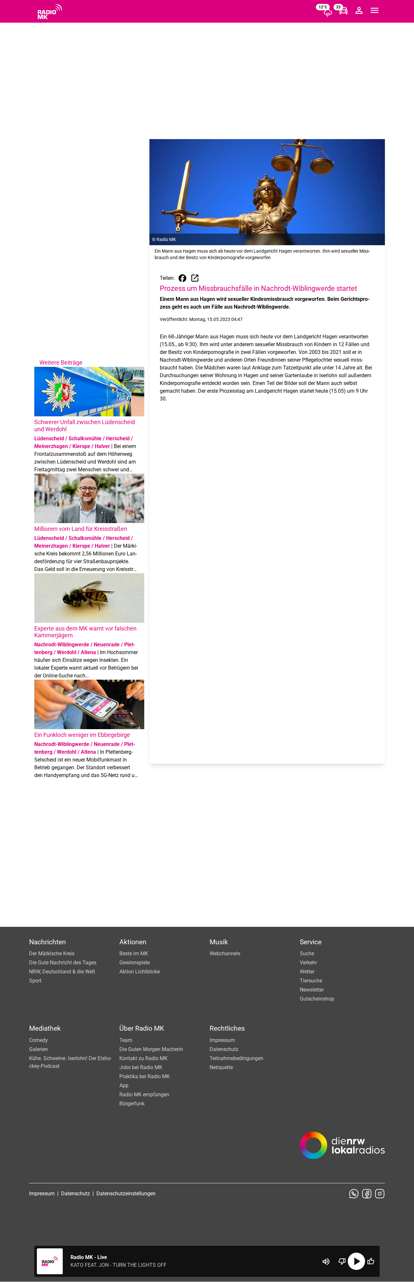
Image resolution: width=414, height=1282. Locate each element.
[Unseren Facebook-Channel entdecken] (367, 1194)
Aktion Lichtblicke (139, 972)
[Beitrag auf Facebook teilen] (182, 278)
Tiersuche (311, 981)
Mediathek (45, 1028)
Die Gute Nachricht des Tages (62, 962)
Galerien (38, 1049)
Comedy (38, 1040)
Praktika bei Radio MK (144, 1076)
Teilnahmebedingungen (236, 1058)
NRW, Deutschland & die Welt (62, 972)
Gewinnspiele (134, 962)
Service (310, 942)
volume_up (326, 1261)
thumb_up (371, 1261)
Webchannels (225, 953)
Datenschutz (224, 1049)
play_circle (356, 1261)
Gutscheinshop (317, 999)
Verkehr (308, 962)
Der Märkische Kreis (51, 953)
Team (125, 1040)
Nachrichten (47, 942)
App (123, 1085)
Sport (35, 981)
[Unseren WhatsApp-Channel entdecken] (354, 1194)
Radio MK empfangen (144, 1094)
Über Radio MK (141, 1028)
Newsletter (312, 990)
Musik (219, 942)
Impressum (222, 1040)
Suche (307, 953)
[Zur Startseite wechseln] (49, 12)
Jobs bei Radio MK (140, 1067)
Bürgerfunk (132, 1104)
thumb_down (342, 1261)
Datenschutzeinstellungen (126, 1193)
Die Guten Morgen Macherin (151, 1049)
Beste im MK (133, 953)
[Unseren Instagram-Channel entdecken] (380, 1194)
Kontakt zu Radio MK (143, 1058)
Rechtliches (227, 1028)
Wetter (307, 972)
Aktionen (133, 942)
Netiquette (221, 1067)
